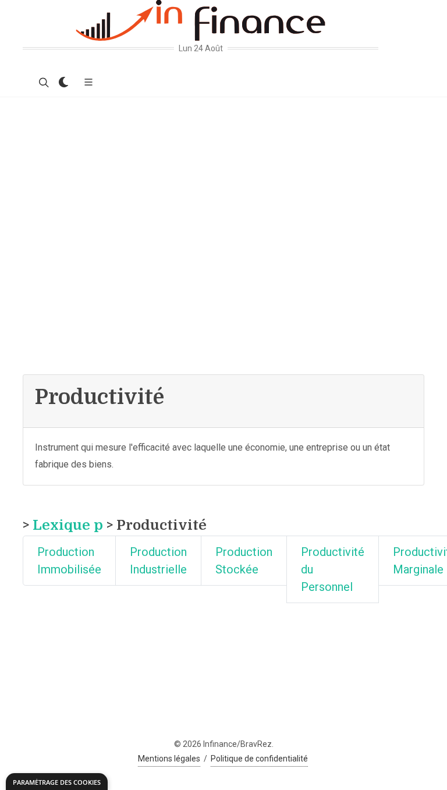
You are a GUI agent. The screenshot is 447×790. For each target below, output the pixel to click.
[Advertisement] (223, 184)
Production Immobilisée (69, 560)
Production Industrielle (158, 560)
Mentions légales (169, 758)
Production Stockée (243, 560)
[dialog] (57, 781)
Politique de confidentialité (259, 758)
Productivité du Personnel (332, 569)
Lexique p (68, 525)
